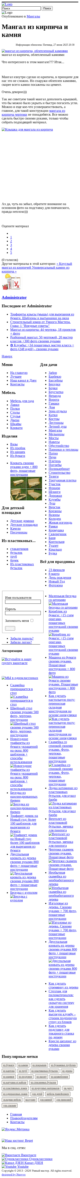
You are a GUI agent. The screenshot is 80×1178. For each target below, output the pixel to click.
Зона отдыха (58, 411)
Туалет (53, 545)
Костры (54, 419)
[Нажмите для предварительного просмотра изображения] (35, 51)
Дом (52, 407)
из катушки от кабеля (14, 1082)
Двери (14, 420)
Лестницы (56, 422)
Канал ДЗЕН (33, 1163)
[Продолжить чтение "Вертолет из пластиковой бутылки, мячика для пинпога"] (64, 845)
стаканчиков (19, 549)
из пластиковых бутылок (44, 1070)
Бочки (53, 388)
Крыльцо (55, 549)
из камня (23, 1065)
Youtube (22, 1166)
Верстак (54, 507)
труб (13, 556)
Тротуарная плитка (62, 480)
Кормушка (56, 530)
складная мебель (12, 1099)
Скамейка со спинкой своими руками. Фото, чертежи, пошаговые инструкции (61, 751)
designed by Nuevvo (14, 1174)
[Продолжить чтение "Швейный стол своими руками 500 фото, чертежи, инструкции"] (25, 735)
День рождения (60, 577)
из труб (23, 1070)
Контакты (17, 384)
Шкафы (15, 424)
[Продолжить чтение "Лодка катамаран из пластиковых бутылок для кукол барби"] (64, 815)
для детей (37, 1093)
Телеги (54, 476)
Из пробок (17, 448)
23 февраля (57, 570)
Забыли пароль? (21, 638)
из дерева (67, 1070)
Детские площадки (24, 524)
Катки (53, 415)
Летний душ (58, 426)
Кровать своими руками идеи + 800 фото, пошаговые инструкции (24, 468)
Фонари (54, 488)
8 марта (54, 574)
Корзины (55, 511)
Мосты (54, 438)
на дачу (68, 1088)
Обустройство (59, 446)
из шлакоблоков (59, 1076)
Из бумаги (17, 456)
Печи (52, 457)
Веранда (55, 396)
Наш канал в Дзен (23, 380)
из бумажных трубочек (63, 1065)
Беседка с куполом (23, 892)
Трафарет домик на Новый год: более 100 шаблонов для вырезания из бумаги (24, 823)
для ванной (46, 1099)
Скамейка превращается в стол (21, 689)
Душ (52, 503)
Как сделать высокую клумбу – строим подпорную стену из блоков (63, 1016)
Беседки (54, 384)
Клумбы (55, 499)
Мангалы (33, 16)
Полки (15, 408)
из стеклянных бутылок (43, 1082)
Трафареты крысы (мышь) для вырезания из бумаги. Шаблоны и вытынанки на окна (42, 316)
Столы (15, 412)
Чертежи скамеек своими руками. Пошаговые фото (61, 853)
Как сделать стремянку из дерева (63, 985)
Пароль (10, 609)
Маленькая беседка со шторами (62, 598)
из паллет (41, 1076)
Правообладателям (24, 1118)
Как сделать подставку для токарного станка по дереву (61, 1031)
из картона (9, 1070)
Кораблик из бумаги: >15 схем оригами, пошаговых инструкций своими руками (63, 620)
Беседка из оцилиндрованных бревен (24, 796)
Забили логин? (21, 642)
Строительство (59, 472)
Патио (53, 453)
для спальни (9, 1105)
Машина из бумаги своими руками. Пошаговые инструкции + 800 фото (62, 665)
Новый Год (57, 581)
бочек (14, 560)
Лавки (14, 405)
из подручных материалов (46, 1088)
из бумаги (8, 1065)
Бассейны (56, 380)
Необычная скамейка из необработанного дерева (61, 878)
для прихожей (63, 1099)
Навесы (54, 442)
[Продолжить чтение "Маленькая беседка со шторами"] (64, 607)
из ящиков (8, 1076)
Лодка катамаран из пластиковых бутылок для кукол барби (63, 793)
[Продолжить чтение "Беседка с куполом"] (25, 900)
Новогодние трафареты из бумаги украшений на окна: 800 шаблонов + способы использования (24, 750)
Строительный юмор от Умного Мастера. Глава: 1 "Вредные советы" (40, 324)
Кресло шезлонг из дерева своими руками (62, 1045)
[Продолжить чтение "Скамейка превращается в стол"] (25, 704)
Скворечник (58, 534)
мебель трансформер (58, 1093)
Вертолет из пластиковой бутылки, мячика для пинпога (61, 824)
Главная (16, 1114)
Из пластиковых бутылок (22, 566)
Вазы (14, 444)
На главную (19, 373)
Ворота (54, 399)
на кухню (30, 1099)
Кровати (16, 428)
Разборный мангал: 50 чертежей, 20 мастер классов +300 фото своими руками (41, 339)
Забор (53, 373)
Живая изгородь (60, 522)
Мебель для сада (22, 401)
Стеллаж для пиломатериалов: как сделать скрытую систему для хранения (61, 998)
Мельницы (56, 434)
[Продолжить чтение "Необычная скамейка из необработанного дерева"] (64, 899)
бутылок (16, 552)
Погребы (55, 465)
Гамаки (54, 403)
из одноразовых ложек (15, 1093)
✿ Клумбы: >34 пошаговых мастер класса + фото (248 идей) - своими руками (42, 347)
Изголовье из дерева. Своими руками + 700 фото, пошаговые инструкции (63, 910)
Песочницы (18, 532)
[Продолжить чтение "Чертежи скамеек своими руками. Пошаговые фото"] (64, 868)
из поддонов (25, 1076)
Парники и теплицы (63, 449)
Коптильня (56, 542)
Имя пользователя (18, 597)
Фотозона (56, 585)
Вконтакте (28, 1155)
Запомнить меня (17, 621)
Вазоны (54, 515)
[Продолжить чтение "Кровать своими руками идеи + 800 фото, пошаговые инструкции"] (26, 499)
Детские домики (22, 521)
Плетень (55, 461)
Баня (52, 538)
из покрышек (39, 1065)
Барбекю (55, 376)
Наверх (7, 356)
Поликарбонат (59, 469)
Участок (55, 484)
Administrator (14, 297)
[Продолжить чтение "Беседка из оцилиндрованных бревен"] (25, 812)
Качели (15, 528)
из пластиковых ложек (15, 1088)
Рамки (53, 526)
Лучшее (16, 376)
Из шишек (17, 452)
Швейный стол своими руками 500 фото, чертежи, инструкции (24, 714)
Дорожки (55, 495)
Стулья (15, 416)
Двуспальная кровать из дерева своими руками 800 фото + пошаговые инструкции (24, 861)
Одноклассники (40, 1159)
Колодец (55, 518)
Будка (53, 553)
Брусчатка (56, 392)
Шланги (55, 492)
